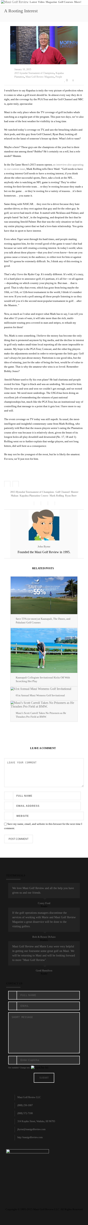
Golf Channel (62, 492)
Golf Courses (65, 1)
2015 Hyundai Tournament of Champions (32, 492)
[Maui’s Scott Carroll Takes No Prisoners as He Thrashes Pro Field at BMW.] (44, 704)
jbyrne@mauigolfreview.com (31, 1129)
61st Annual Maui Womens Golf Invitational (40, 695)
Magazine (51, 1)
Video (41, 1)
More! (77, 1)
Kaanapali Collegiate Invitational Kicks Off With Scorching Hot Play (43, 679)
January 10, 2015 (22, 69)
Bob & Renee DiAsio (44, 936)
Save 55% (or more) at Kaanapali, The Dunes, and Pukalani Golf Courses (43, 620)
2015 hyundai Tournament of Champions (34, 73)
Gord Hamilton (44, 970)
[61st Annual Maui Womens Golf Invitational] (44, 689)
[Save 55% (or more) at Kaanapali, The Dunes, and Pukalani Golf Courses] (44, 595)
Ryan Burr (71, 495)
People (58, 76)
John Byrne (44, 546)
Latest (33, 1)
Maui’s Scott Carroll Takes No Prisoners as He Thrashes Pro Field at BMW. (41, 714)
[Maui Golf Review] (15, 1)
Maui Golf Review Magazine (40, 76)
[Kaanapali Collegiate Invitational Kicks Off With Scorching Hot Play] (44, 650)
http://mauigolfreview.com (30, 1137)
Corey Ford (44, 903)
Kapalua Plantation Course (34, 495)
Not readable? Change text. (19, 1067)
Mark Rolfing (57, 495)
